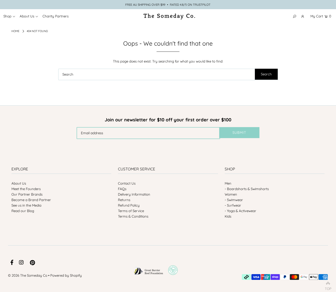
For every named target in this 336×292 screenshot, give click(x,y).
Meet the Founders (26, 189)
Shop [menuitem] (7, 16)
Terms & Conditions (133, 216)
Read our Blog (22, 211)
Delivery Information (134, 194)
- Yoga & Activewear (240, 211)
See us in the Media (26, 205)
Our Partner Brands (27, 194)
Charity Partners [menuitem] (56, 16)
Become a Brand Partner (31, 200)
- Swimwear (234, 200)
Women (231, 194)
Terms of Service (131, 211)
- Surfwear (233, 205)
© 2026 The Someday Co (27, 275)
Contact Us (127, 183)
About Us (18, 183)
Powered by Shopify (66, 275)
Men (228, 183)
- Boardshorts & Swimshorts (247, 189)
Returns (124, 200)
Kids (228, 216)
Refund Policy (129, 205)
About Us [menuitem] (27, 16)
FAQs (122, 189)
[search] (168, 74)
